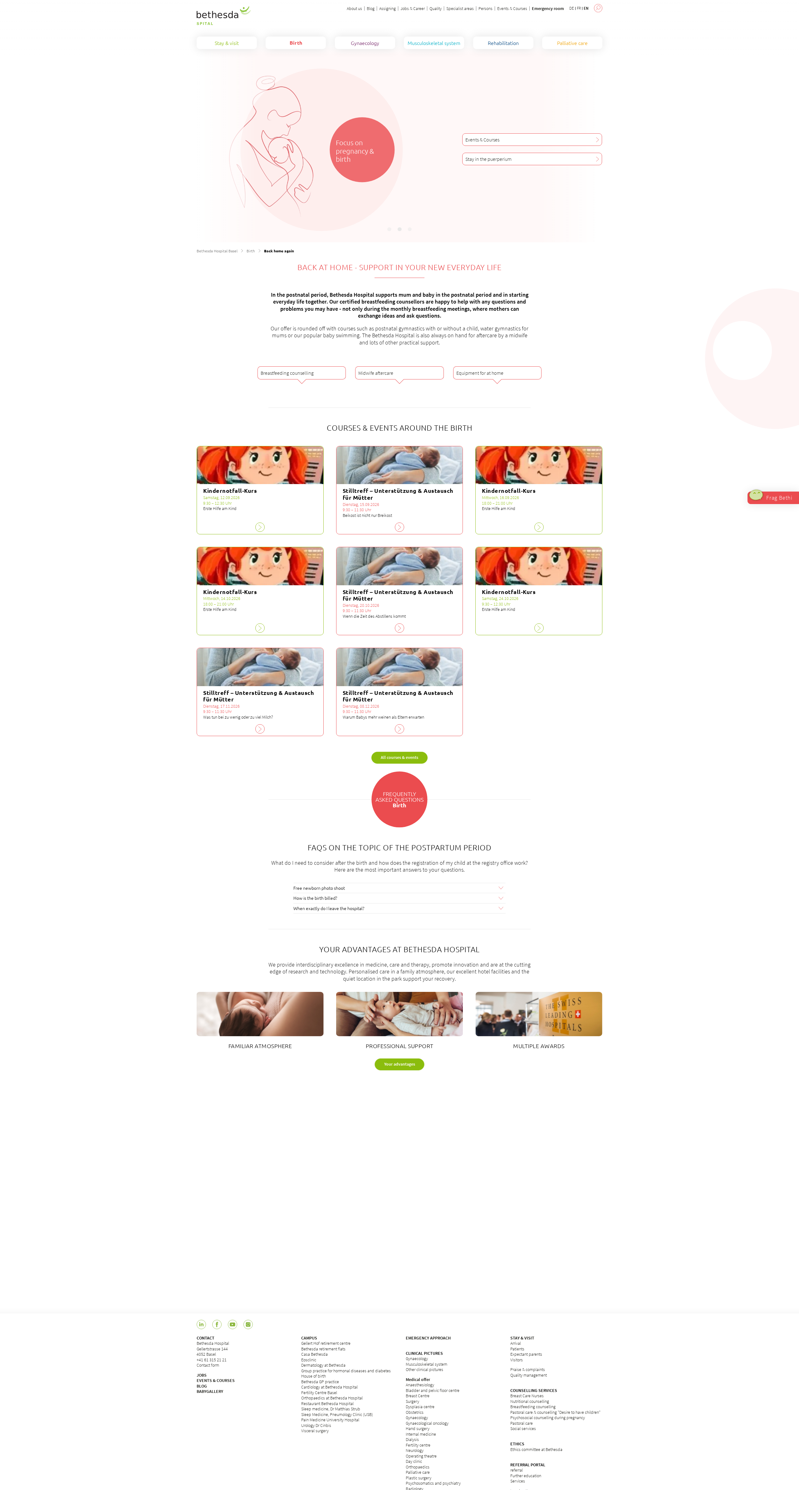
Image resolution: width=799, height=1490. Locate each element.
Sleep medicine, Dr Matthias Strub (330, 1409)
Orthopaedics (417, 1467)
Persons (485, 8)
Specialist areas (460, 8)
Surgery (412, 1401)
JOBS (202, 1375)
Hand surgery (417, 1428)
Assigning (387, 8)
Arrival (515, 1343)
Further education (525, 1475)
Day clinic (414, 1461)
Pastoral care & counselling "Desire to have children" (555, 1412)
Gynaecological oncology (427, 1423)
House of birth (313, 1376)
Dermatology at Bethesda (323, 1365)
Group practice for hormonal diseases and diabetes (346, 1371)
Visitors (516, 1360)
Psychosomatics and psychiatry (433, 1483)
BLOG (202, 1386)
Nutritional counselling (529, 1401)
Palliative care (418, 1472)
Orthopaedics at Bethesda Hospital (332, 1398)
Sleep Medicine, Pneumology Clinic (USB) (337, 1414)
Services (517, 1481)
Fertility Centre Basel (319, 1392)
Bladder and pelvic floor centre (432, 1390)
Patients (517, 1349)
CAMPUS (309, 1338)
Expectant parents (526, 1354)
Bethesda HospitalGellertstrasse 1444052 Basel (213, 1348)
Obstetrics (415, 1412)
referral (516, 1470)
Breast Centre (417, 1395)
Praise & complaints (527, 1369)
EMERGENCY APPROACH (428, 1338)
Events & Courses (512, 8)
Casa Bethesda (314, 1354)
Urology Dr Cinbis (316, 1425)
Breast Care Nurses (527, 1395)
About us (354, 8)
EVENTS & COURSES (216, 1380)
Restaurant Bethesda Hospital (327, 1403)
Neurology (415, 1450)
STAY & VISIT (522, 1338)
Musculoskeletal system (426, 1364)
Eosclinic (308, 1360)
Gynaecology (417, 1358)
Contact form (208, 1365)
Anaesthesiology (420, 1385)
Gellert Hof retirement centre (325, 1343)
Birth (251, 250)
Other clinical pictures (424, 1369)
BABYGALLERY (210, 1391)
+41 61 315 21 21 (212, 1360)
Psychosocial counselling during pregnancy (547, 1417)
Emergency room (548, 8)
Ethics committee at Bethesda (536, 1449)
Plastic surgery (418, 1478)
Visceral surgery (315, 1430)
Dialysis (412, 1439)
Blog (371, 8)
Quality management (528, 1375)
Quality (435, 8)
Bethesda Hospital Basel (217, 250)
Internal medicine (421, 1434)
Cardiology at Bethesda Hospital (329, 1387)
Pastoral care (521, 1423)
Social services (523, 1428)
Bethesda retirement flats (323, 1349)
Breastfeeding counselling (533, 1406)
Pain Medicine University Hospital (330, 1420)
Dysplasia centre (420, 1406)
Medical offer (418, 1379)
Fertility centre (418, 1445)
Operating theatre (421, 1456)
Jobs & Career (412, 8)
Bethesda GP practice (320, 1381)
